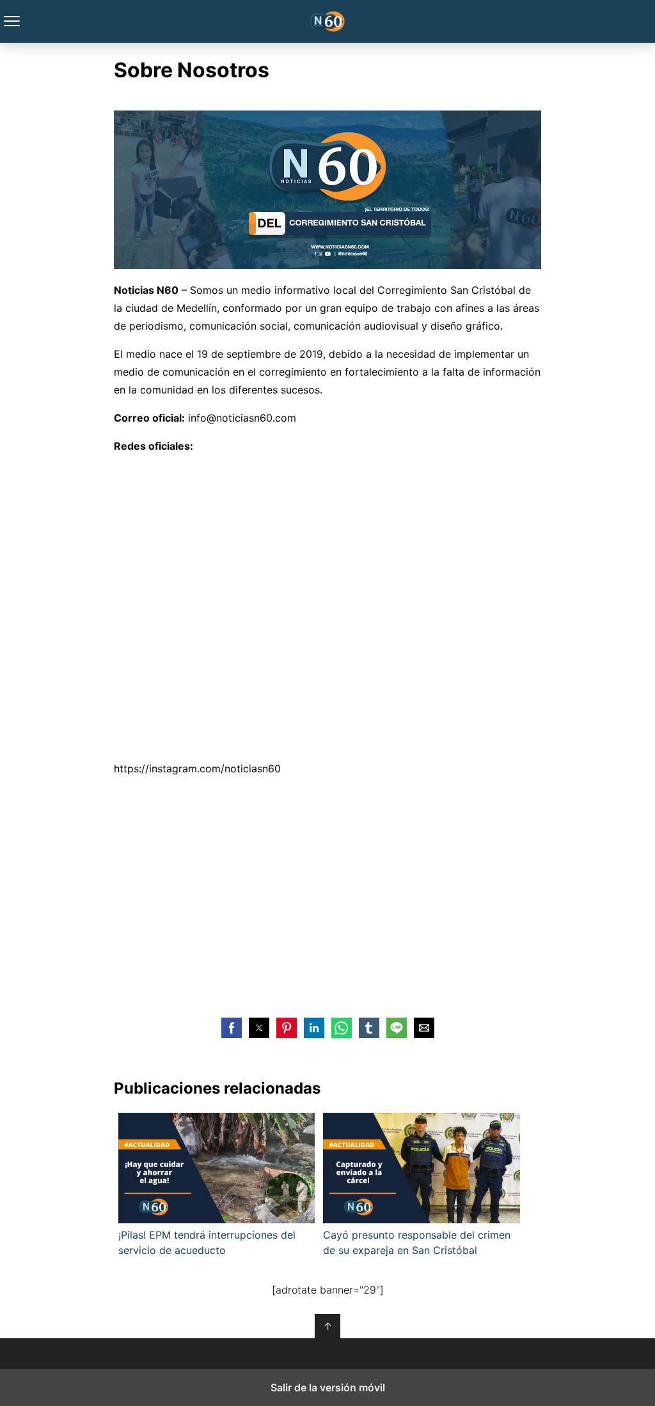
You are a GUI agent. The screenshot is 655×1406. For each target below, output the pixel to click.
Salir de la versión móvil (328, 1387)
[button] (231, 1028)
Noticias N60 (328, 21)
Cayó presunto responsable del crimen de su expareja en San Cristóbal (416, 1242)
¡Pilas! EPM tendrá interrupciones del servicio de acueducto (207, 1242)
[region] (327, 895)
